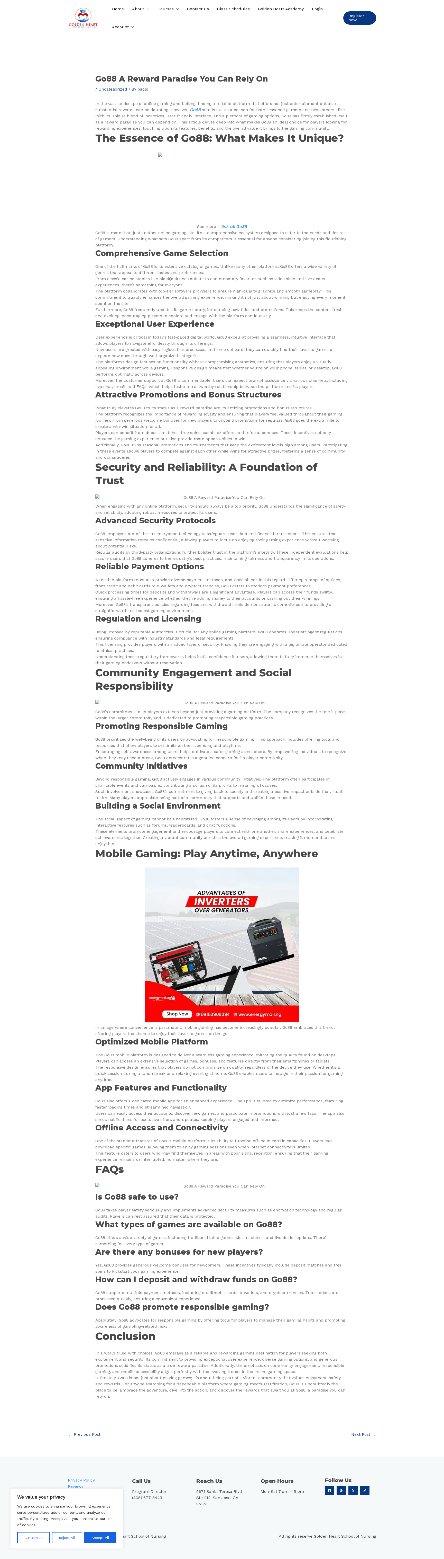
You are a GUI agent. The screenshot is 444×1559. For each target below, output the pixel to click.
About (138, 8)
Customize (33, 1538)
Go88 (196, 109)
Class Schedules (233, 8)
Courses (166, 8)
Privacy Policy (81, 1480)
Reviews (76, 1486)
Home (118, 8)
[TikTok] (364, 1490)
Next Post (363, 1434)
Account (120, 26)
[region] (66, 1519)
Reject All (67, 1538)
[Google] (341, 1490)
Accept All (100, 1538)
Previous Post (84, 1434)
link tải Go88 (234, 226)
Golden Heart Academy (281, 8)
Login (317, 8)
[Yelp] (353, 1490)
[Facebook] (329, 1490)
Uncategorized (112, 89)
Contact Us (198, 8)
